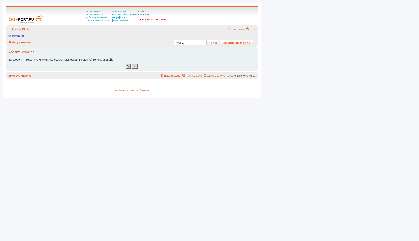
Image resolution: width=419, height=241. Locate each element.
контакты (144, 14)
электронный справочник (124, 14)
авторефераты (119, 17)
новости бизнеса (94, 14)
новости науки (93, 11)
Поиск (212, 43)
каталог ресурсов (120, 11)
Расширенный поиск (236, 43)
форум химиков (120, 20)
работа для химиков (96, 17)
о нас (142, 11)
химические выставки (97, 20)
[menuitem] (26, 29)
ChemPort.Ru (16, 35)
